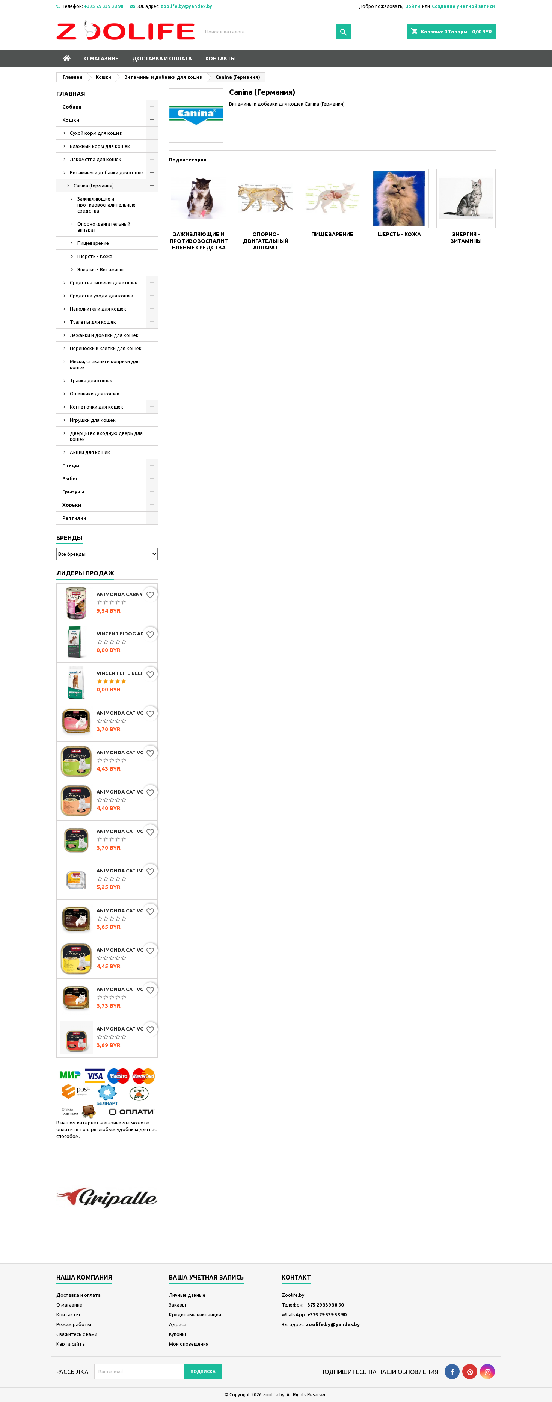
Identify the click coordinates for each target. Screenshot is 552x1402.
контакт (296, 1277)
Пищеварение (93, 243)
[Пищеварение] (332, 198)
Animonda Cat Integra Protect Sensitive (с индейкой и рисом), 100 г (125, 870)
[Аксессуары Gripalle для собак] (107, 1197)
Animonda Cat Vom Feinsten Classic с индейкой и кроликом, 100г (125, 831)
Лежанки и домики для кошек (104, 335)
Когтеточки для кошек (96, 406)
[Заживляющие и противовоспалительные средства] (198, 198)
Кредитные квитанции (195, 1314)
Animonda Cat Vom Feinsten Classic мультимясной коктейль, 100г (125, 910)
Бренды (69, 537)
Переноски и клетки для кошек (106, 348)
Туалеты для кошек (93, 321)
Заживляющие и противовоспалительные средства (106, 204)
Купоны (177, 1334)
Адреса (177, 1324)
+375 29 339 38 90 (103, 6)
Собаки (71, 106)
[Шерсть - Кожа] (399, 198)
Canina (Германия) (94, 185)
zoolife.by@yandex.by (186, 6)
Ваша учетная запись (206, 1277)
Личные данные (187, 1295)
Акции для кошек (90, 452)
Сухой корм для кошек (96, 133)
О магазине (101, 59)
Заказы (177, 1304)
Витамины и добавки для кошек (107, 172)
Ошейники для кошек (94, 393)
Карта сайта (70, 1343)
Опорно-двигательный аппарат (103, 226)
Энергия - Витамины (100, 269)
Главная (70, 94)
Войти (412, 6)
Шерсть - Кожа (94, 256)
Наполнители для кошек (98, 308)
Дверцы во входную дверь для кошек (106, 436)
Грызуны (73, 491)
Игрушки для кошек (93, 420)
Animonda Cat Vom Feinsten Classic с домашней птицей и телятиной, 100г (125, 989)
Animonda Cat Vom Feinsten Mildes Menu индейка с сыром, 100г (125, 949)
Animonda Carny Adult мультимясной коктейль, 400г (125, 594)
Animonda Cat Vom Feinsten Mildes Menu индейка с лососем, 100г (125, 791)
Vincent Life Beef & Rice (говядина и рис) (125, 673)
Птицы (70, 465)
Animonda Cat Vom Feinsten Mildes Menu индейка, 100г (125, 752)
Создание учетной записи (463, 6)
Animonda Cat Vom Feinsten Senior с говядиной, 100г (125, 1028)
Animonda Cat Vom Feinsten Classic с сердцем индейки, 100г (125, 712)
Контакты (220, 59)
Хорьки (71, 504)
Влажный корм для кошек (100, 146)
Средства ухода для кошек (101, 295)
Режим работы (73, 1324)
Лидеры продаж (85, 573)
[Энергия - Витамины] (466, 198)
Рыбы (69, 478)
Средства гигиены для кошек (103, 282)
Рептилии (74, 518)
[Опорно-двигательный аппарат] (265, 198)
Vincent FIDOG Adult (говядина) (125, 633)
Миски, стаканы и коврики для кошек (105, 364)
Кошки (70, 119)
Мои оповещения (188, 1343)
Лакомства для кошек (95, 159)
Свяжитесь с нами (76, 1334)
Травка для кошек (91, 380)
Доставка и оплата (162, 59)
